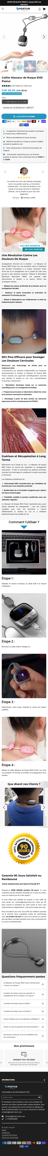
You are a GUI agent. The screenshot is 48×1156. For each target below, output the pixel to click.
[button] (44, 37)
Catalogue (6, 1133)
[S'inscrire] (39, 1097)
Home (4, 1130)
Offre (4, 98)
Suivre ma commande (10, 1138)
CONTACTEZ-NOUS (9, 1135)
